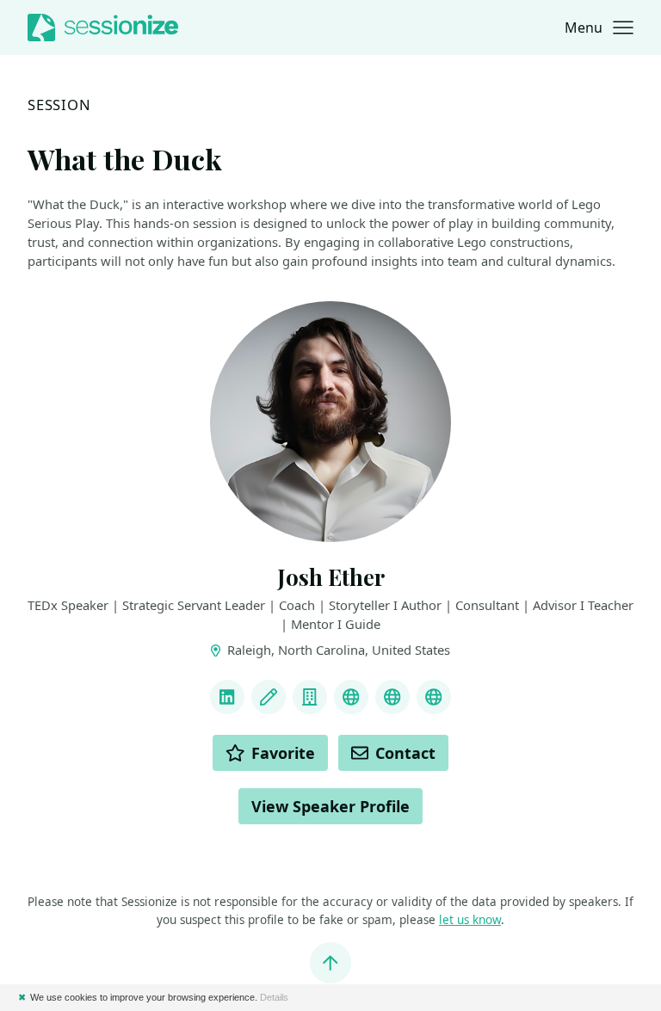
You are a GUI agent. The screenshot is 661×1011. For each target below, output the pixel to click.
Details (274, 997)
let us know (470, 920)
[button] (599, 27)
